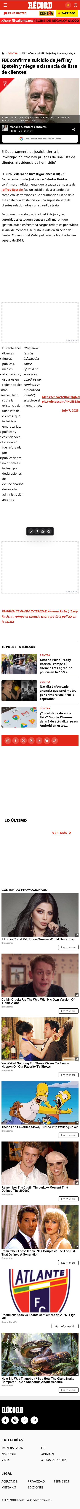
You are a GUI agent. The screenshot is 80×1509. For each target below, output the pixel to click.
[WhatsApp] (7, 740)
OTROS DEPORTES (54, 1460)
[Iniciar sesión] (76, 5)
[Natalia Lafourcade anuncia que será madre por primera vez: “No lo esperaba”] (40, 690)
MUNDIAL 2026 (12, 1448)
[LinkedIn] (39, 740)
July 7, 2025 (70, 410)
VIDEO (6, 1460)
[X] (23, 740)
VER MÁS (59, 833)
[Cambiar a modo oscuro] (68, 5)
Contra (13, 53)
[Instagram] (15, 1420)
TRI (43, 1448)
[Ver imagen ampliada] (40, 100)
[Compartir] (74, 129)
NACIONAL (8, 1454)
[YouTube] (34, 1420)
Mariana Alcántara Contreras (28, 127)
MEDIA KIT (8, 1487)
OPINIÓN (47, 1454)
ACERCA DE (9, 1481)
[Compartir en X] (37, 531)
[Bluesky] (47, 740)
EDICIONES (35, 1487)
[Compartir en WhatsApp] (43, 531)
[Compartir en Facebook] (49, 531)
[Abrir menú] (5, 5)
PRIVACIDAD (36, 1481)
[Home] (2, 53)
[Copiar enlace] (31, 531)
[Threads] (31, 740)
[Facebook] (15, 740)
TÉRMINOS (61, 1481)
